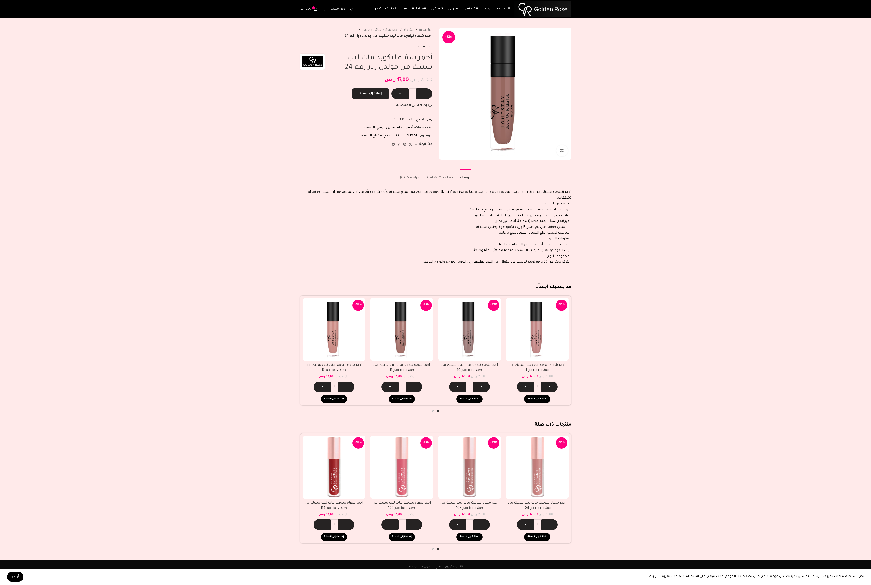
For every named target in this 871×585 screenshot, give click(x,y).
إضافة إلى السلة (371, 93)
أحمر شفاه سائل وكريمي (380, 30)
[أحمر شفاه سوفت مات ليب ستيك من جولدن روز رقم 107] (469, 467)
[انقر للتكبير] (562, 150)
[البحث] (323, 9)
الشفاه (408, 30)
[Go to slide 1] (438, 411)
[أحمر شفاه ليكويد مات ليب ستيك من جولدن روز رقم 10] (469, 329)
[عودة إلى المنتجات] (424, 46)
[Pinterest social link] (405, 144)
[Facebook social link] (416, 144)
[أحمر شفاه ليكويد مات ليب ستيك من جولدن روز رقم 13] (334, 329)
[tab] (465, 176)
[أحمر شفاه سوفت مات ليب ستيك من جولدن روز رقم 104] (537, 467)
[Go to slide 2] (433, 411)
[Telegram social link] (393, 144)
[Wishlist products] (351, 9)
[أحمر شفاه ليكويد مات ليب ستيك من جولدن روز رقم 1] (537, 329)
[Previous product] (429, 46)
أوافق (15, 576)
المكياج (389, 136)
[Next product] (418, 46)
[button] (537, 399)
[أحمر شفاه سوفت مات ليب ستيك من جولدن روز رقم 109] (401, 467)
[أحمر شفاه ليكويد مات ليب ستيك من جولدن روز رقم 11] (401, 329)
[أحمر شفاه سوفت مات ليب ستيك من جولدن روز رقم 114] (334, 467)
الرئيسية (425, 30)
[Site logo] (542, 9)
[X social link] (411, 144)
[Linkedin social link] (399, 144)
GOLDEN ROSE (407, 136)
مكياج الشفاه (371, 136)
